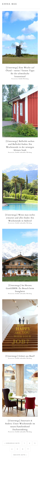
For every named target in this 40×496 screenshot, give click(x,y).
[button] (36, 4)
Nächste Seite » (20, 455)
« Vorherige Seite (12, 443)
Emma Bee (9, 4)
